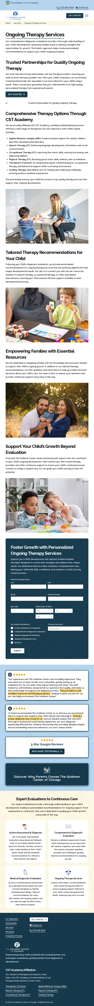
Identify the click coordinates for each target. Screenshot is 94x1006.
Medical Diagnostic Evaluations (27, 635)
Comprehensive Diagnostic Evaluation (29, 632)
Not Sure (18, 643)
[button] (86, 15)
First (12, 582)
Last (49, 582)
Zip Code (15, 607)
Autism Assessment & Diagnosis (27, 628)
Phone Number (54, 594)
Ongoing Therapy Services (25, 639)
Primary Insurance (56, 624)
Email (13, 594)
